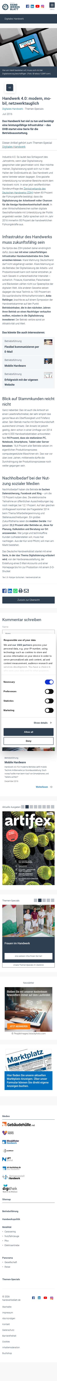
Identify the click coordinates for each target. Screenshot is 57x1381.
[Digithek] (28, 1188)
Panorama (7, 1257)
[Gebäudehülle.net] (28, 1124)
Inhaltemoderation (11, 1347)
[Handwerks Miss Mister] (28, 1142)
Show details (41, 722)
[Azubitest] (28, 1150)
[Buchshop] (28, 1168)
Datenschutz (8, 1330)
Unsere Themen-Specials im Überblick (28, 965)
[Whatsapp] (16, 591)
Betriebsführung (10, 1211)
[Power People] (28, 1133)
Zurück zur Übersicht (28, 599)
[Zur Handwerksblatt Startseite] (11, 6)
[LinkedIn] (32, 6)
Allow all (28, 732)
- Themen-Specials (22, 108)
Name (5, 626)
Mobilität (6, 1227)
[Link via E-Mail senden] (27, 591)
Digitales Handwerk (14, 18)
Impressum (7, 1312)
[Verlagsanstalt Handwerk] (28, 1177)
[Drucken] (21, 591)
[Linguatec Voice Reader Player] (9, 87)
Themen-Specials (11, 1279)
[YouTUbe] (37, 6)
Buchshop (7, 1353)
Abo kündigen (8, 1318)
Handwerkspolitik (11, 1219)
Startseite (6, 1307)
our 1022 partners (22, 645)
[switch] (49, 691)
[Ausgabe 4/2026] (28, 848)
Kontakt (6, 1324)
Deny (28, 741)
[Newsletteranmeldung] (28, 1009)
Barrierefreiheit (9, 1336)
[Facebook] (27, 6)
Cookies (6, 1341)
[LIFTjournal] (28, 1159)
